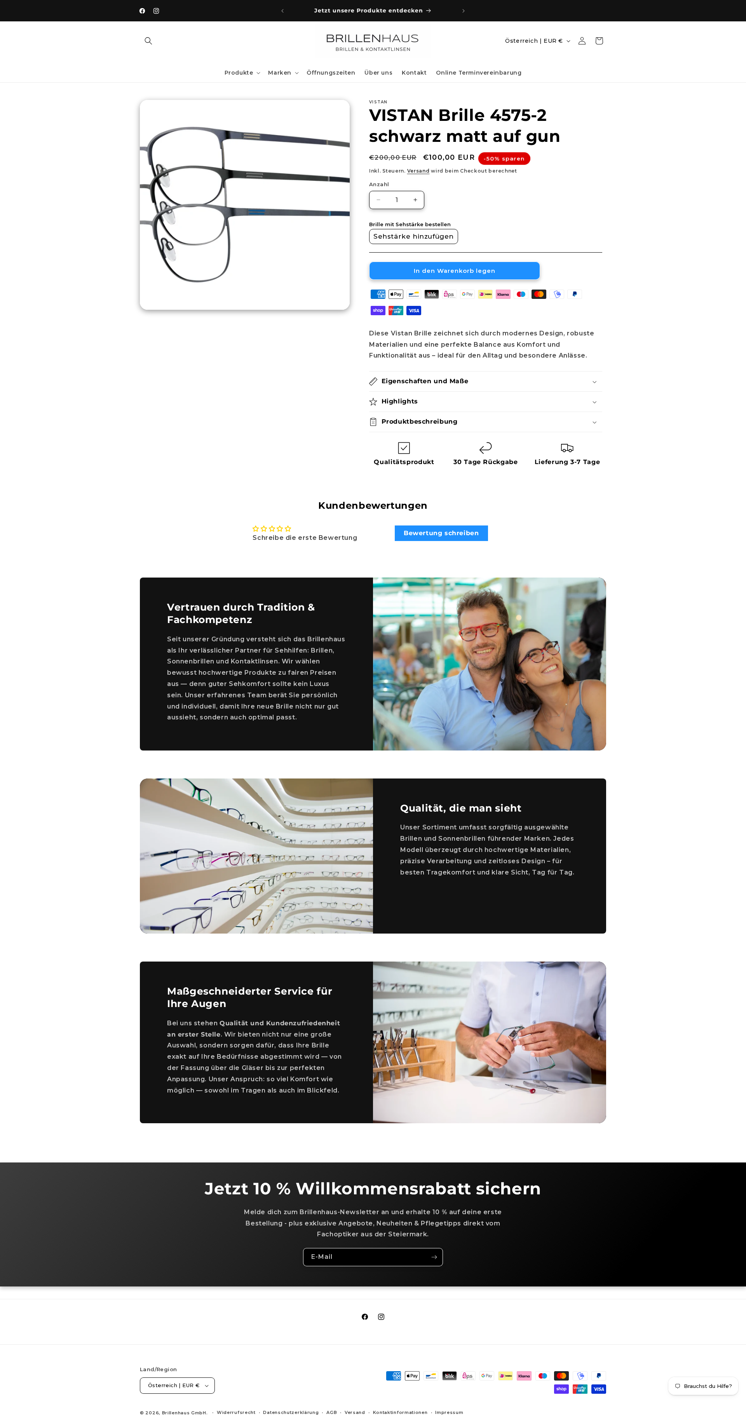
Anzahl (379, 184)
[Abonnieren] (434, 1257)
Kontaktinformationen (400, 1412)
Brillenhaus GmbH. (185, 1413)
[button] (148, 40)
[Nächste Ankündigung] (463, 10)
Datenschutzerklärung (291, 1412)
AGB (331, 1412)
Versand (418, 171)
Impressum (449, 1412)
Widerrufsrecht (236, 1412)
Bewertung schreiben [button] (441, 533)
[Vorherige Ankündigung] (282, 10)
